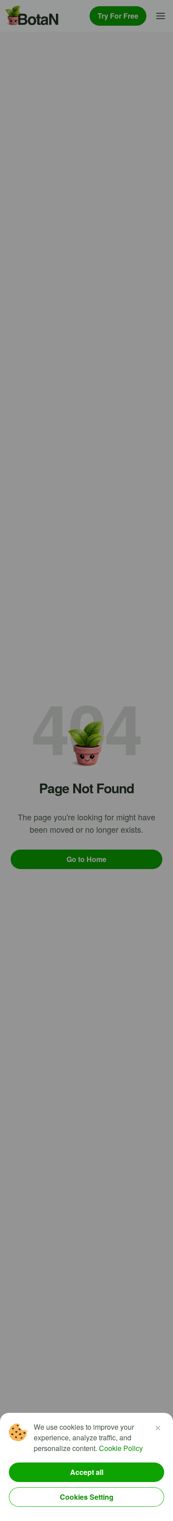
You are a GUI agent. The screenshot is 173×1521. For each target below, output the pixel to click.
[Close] (158, 1428)
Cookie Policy (121, 1448)
